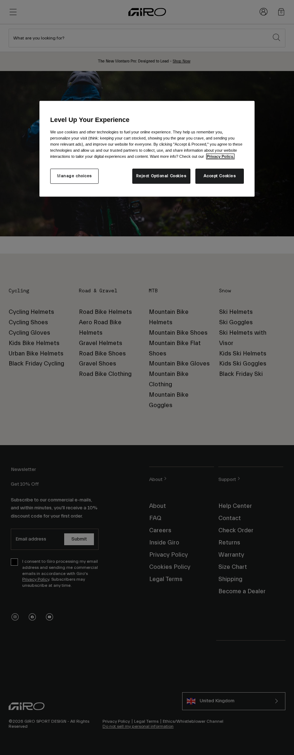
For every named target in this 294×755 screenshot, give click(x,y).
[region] (147, 149)
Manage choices (74, 176)
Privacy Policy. (220, 156)
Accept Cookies (220, 176)
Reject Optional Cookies (161, 176)
